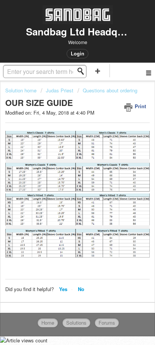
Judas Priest (59, 90)
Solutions (76, 322)
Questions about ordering (110, 90)
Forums (107, 322)
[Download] (64, 166)
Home (47, 322)
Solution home (21, 90)
